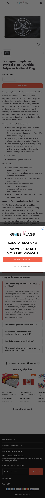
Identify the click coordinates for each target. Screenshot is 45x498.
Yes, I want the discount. (22, 259)
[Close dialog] (43, 228)
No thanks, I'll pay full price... (22, 266)
